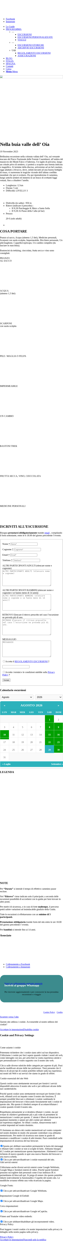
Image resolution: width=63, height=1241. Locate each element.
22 (49, 742)
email (47, 533)
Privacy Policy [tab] (6, 1224)
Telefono (7, 560)
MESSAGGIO (9, 639)
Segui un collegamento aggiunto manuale (23, 983)
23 (58, 742)
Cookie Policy (49, 1012)
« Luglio (6, 764)
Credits (60, 1012)
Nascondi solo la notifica (34, 1239)
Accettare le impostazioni (11, 1029)
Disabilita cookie (31, 1029)
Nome (6, 544)
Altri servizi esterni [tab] (8, 1162)
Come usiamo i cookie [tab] (10, 1047)
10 (4, 734)
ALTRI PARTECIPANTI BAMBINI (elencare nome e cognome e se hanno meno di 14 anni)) (27, 591)
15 (49, 734)
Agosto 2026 (31, 705)
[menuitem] (34, 26)
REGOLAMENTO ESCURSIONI (31, 661)
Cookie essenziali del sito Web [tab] (14, 1078)
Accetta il (27, 661)
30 (58, 750)
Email (6, 555)
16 (58, 734)
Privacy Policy (6, 1237)
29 (49, 750)
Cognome (7, 549)
